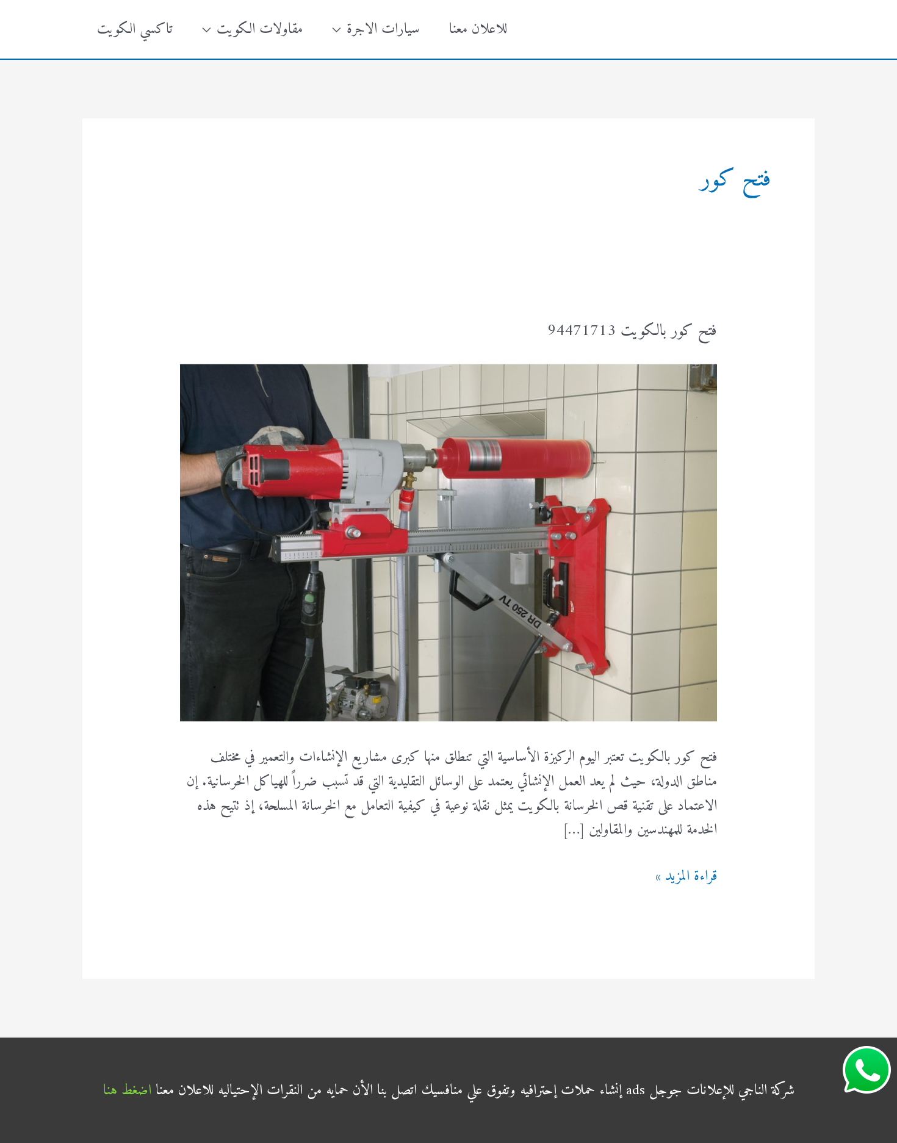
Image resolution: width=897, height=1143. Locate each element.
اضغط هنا (127, 1090)
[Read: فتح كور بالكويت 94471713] (448, 541)
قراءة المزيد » (686, 877)
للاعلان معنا (478, 29)
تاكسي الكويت (135, 29)
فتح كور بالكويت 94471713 (632, 331)
